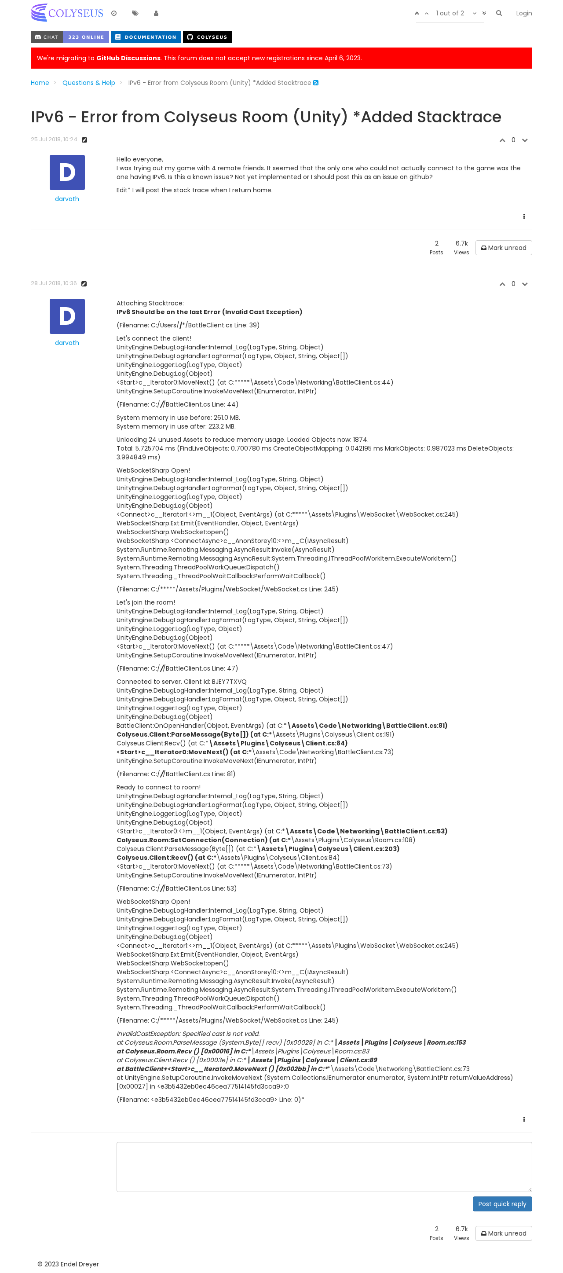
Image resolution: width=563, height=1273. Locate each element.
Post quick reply (502, 1204)
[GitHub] (207, 36)
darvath (67, 198)
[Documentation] (147, 36)
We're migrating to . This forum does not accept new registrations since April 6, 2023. (199, 58)
